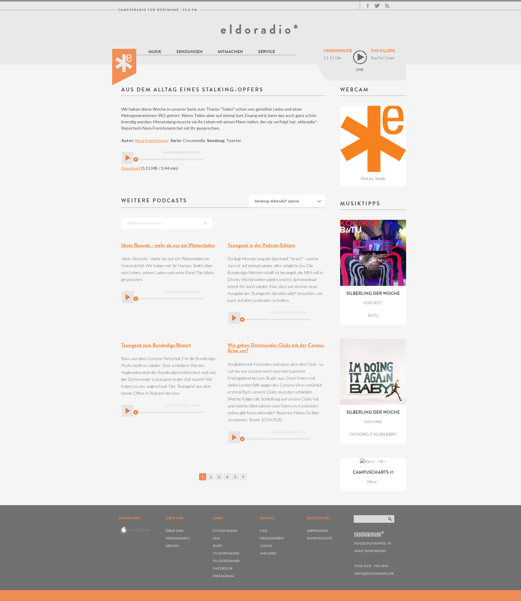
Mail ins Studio (373, 178)
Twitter (377, 5)
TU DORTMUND (226, 553)
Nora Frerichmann (152, 140)
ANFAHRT (268, 553)
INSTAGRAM (223, 575)
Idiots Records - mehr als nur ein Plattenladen (168, 245)
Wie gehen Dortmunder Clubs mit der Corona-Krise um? (276, 348)
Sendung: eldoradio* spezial (276, 201)
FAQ (263, 530)
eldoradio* (260, 29)
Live (360, 69)
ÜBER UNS (174, 530)
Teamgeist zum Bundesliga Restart (156, 345)
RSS (387, 5)
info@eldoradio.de (374, 573)
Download (130, 168)
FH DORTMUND (226, 560)
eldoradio (124, 67)
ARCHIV (172, 545)
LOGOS (266, 545)
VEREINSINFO (178, 538)
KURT (217, 545)
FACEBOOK (222, 568)
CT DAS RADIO (225, 530)
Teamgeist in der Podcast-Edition (261, 245)
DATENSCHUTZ (319, 538)
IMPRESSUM (317, 530)
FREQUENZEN (272, 538)
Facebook (368, 5)
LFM (216, 538)
